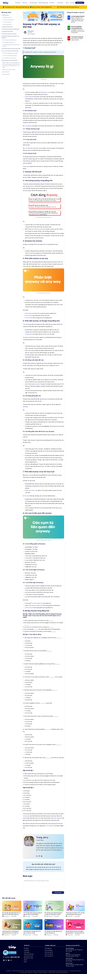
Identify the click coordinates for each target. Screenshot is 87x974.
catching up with (38, 229)
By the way (26, 496)
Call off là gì (28, 315)
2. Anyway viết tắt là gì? (7, 26)
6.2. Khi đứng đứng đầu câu (8, 42)
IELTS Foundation (49, 950)
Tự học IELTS (60, 2)
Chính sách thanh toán (29, 954)
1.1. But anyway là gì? (6, 17)
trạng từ (32, 186)
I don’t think (31, 490)
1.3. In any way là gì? (6, 22)
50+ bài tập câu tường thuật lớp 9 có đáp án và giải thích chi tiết (53, 913)
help (28, 148)
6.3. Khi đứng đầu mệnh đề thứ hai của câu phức (10, 45)
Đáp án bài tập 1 (6, 71)
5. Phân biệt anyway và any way (8, 33)
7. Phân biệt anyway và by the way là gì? (10, 48)
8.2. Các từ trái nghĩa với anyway (9, 55)
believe (30, 103)
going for (45, 92)
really (30, 96)
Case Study (26, 950)
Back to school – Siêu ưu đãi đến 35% (42, 7)
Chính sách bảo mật (28, 956)
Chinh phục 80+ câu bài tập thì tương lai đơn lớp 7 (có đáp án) (10, 932)
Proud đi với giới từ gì (37, 603)
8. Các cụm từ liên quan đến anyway (10, 50)
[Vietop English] (5, 2)
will (26, 148)
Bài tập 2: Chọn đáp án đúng (8, 69)
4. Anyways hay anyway (7, 31)
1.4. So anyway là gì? (7, 24)
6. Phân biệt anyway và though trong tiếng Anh (10, 37)
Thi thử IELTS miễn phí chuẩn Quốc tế (69, 7)
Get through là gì (29, 313)
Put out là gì (28, 317)
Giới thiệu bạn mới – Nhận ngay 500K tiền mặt (17, 7)
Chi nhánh (51, 2)
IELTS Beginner (48, 948)
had (28, 166)
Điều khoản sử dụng (28, 957)
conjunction (28, 334)
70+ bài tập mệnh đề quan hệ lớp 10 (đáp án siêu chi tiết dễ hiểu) (32, 913)
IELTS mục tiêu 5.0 (49, 952)
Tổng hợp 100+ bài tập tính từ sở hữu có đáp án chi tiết (32, 932)
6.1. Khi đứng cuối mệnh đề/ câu (9, 40)
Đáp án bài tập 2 (6, 74)
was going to (28, 125)
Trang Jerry (31, 31)
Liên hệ (25, 959)
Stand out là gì (29, 607)
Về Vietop (17, 2)
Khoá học (25, 2)
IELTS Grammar (49, 825)
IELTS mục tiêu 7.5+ (49, 956)
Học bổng (72, 2)
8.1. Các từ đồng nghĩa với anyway (9, 53)
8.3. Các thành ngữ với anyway (9, 57)
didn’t (27, 96)
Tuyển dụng (26, 952)
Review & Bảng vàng (43, 2)
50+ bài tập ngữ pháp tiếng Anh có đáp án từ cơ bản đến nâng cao (11, 913)
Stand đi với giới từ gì (36, 605)
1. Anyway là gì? (5, 15)
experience (38, 384)
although (25, 406)
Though (25, 324)
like (33, 96)
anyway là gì (26, 816)
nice (32, 229)
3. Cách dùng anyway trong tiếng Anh (10, 29)
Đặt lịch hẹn (80, 2)
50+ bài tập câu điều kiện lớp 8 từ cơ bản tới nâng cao (53, 932)
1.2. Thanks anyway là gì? (8, 19)
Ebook (67, 2)
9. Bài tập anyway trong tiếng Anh (9, 60)
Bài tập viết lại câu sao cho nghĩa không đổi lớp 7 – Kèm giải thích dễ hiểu (75, 932)
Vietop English (56, 818)
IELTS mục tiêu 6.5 (49, 954)
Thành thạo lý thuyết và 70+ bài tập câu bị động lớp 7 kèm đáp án (75, 913)
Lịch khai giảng (33, 2)
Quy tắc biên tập (31, 34)
